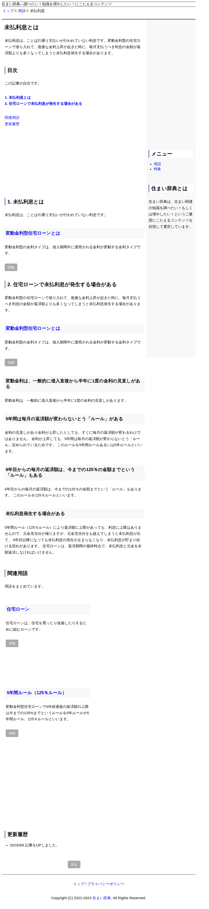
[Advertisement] (74, 161)
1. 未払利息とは (18, 97)
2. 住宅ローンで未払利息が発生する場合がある (43, 103)
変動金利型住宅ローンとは (33, 233)
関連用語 (12, 118)
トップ (8, 11)
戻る (74, 864)
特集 (157, 169)
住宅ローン (18, 609)
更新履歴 (12, 124)
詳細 (11, 267)
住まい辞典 (101, 898)
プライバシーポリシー (105, 884)
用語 (22, 11)
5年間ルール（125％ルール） (37, 692)
